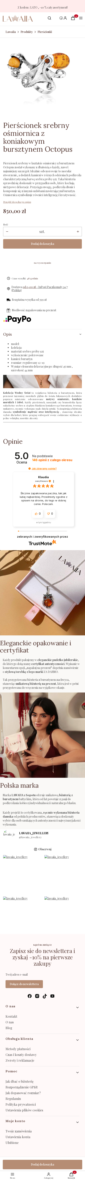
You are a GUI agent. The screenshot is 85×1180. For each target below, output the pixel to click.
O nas (10, 1022)
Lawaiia (11, 32)
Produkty (27, 32)
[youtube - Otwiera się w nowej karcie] (52, 996)
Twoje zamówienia (19, 1131)
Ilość (5, 224)
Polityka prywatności (21, 1104)
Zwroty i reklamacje (20, 1060)
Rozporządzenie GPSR (22, 1087)
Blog (9, 1028)
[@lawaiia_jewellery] (9, 835)
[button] (29, 468)
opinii (52, 460)
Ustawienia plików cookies (25, 1110)
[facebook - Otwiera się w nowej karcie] (29, 996)
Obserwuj (44, 849)
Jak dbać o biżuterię (20, 1081)
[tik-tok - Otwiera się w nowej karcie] (44, 996)
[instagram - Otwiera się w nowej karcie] (37, 996)
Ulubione (12, 1143)
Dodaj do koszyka (42, 244)
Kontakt (11, 1016)
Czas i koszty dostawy (21, 1055)
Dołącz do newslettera (24, 984)
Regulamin (13, 1099)
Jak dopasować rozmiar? (23, 1093)
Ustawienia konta (18, 1137)
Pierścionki (45, 32)
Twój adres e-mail (17, 974)
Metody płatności (18, 1049)
